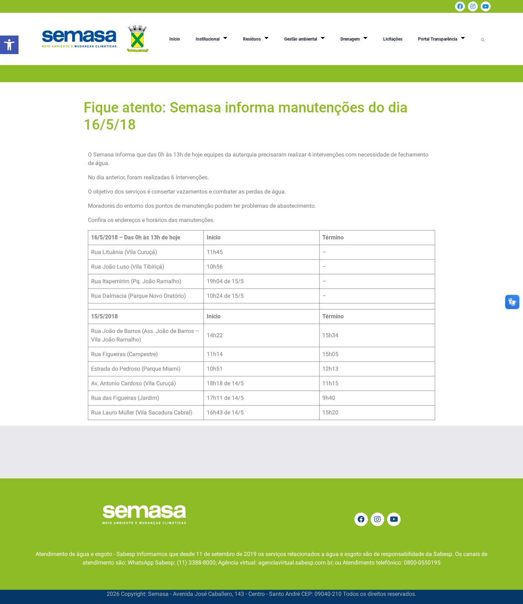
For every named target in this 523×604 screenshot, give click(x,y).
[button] (9, 45)
